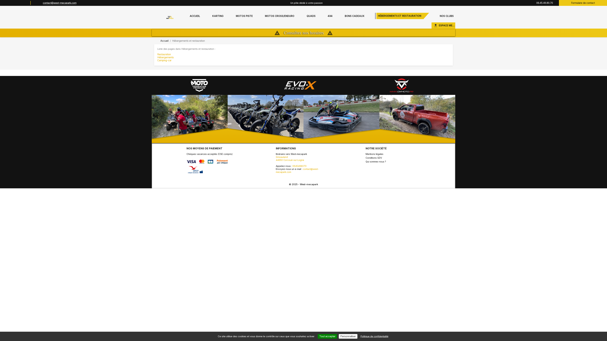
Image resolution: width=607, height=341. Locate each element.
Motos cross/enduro (279, 16)
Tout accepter (327, 336)
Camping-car (164, 60)
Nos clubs (447, 16)
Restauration (164, 54)
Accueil (195, 16)
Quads (311, 16)
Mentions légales (374, 154)
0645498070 (299, 166)
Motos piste (244, 16)
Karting (218, 16)
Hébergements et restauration (399, 15)
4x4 (330, 16)
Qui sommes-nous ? (376, 161)
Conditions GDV (374, 157)
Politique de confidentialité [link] (374, 336)
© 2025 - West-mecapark (303, 184)
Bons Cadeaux (354, 16)
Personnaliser (348, 336)
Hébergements (165, 57)
